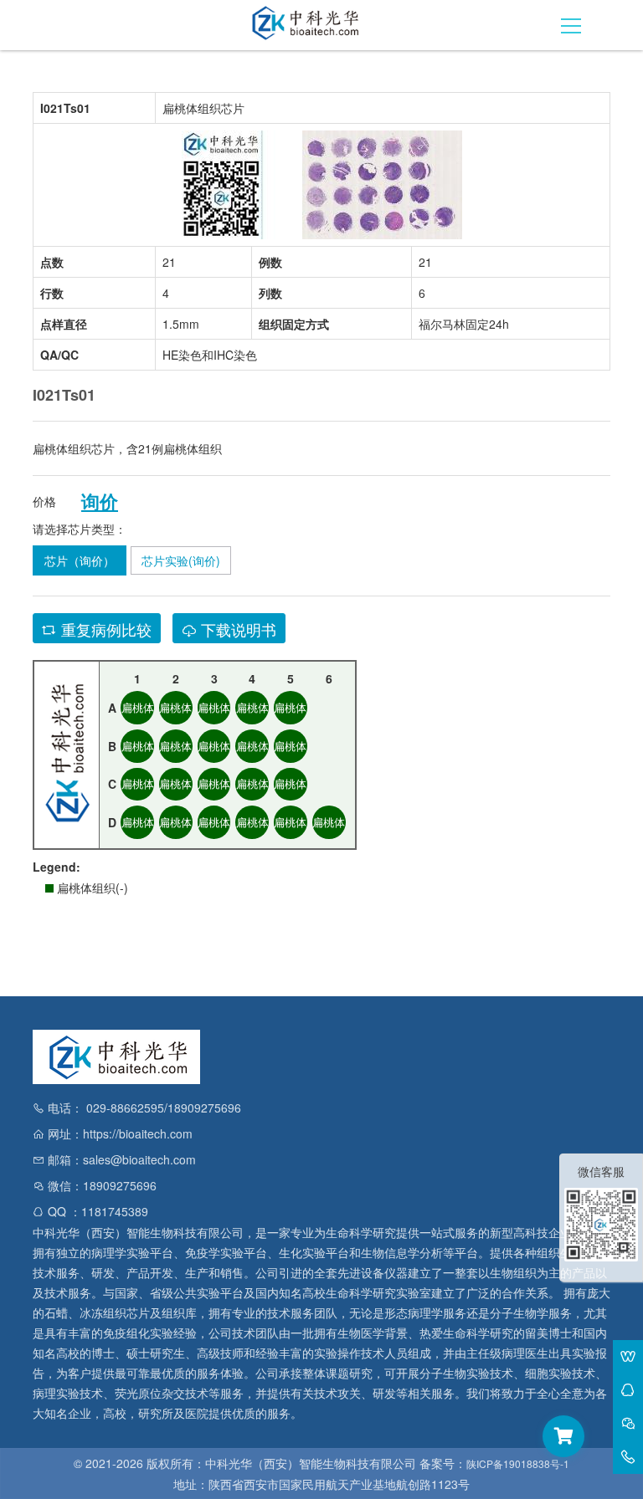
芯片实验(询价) (180, 560)
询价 (99, 501)
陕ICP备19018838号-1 (517, 1463)
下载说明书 (236, 629)
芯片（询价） (79, 560)
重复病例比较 (104, 629)
